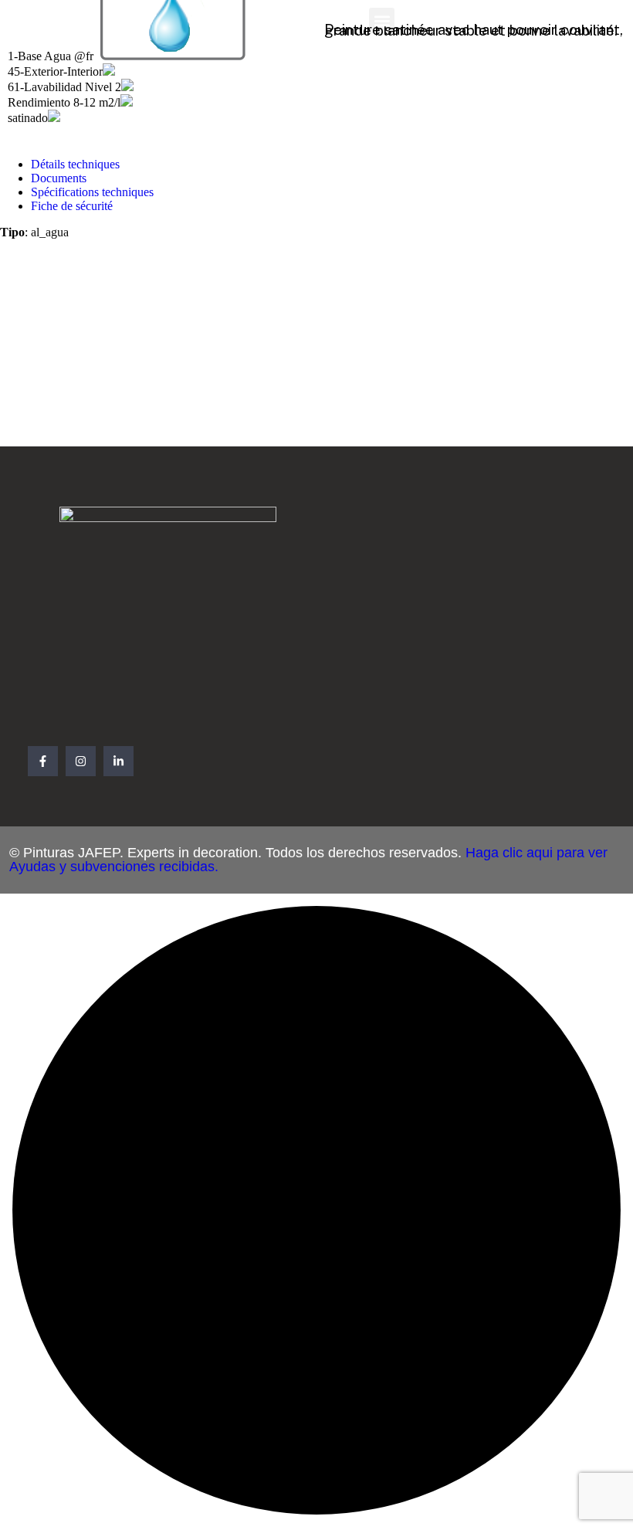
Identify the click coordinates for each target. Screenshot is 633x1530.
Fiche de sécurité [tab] (72, 205)
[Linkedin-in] (118, 761)
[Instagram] (81, 761)
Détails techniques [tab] (75, 164)
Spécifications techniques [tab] (92, 191)
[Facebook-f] (43, 761)
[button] (381, 20)
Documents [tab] (58, 178)
